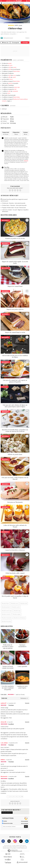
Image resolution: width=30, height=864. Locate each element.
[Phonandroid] (22, 862)
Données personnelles (7, 846)
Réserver (26, 160)
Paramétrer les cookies (17, 846)
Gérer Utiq (25, 846)
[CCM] (8, 854)
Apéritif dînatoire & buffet (9, 3)
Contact (14, 845)
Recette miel (24, 603)
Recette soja (17, 610)
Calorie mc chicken (7, 210)
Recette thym (5, 603)
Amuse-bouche (20, 3)
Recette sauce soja (7, 610)
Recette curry (14, 603)
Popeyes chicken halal (8, 207)
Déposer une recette (7, 812)
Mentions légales (6, 848)
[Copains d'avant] (8, 859)
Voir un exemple (24, 821)
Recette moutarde (6, 618)
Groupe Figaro (13, 848)
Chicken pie (5, 203)
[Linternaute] (8, 856)
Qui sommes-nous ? (8, 845)
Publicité (18, 845)
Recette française (6, 621)
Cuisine (5, 821)
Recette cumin (16, 607)
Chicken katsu (5, 205)
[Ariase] (8, 862)
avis (20, 25)
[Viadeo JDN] (22, 859)
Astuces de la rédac (8, 823)
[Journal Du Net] (22, 854)
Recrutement (23, 845)
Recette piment (6, 607)
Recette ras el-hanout (19, 618)
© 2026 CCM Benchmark (22, 848)
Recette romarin (6, 614)
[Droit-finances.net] (22, 857)
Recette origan (16, 614)
